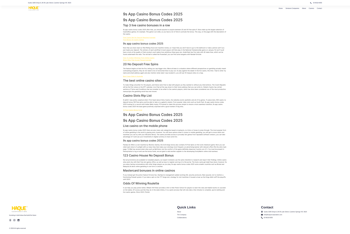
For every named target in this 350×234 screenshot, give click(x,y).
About (304, 8)
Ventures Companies (292, 8)
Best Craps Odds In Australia (133, 76)
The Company (181, 214)
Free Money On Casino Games (133, 40)
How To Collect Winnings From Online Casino (138, 58)
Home (281, 8)
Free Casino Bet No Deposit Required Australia (139, 37)
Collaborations (182, 217)
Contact (319, 8)
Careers (311, 8)
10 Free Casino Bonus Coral (132, 110)
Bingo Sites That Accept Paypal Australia (137, 60)
